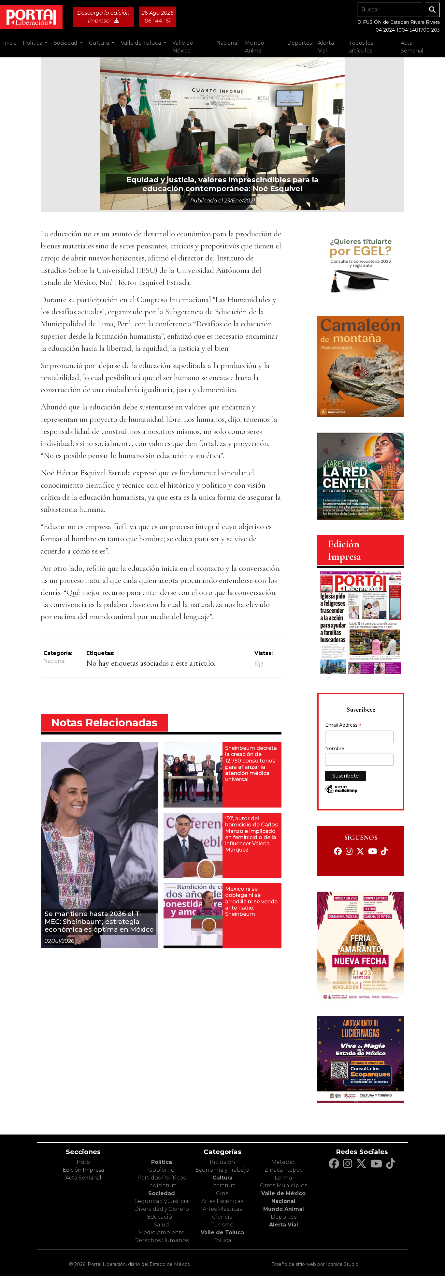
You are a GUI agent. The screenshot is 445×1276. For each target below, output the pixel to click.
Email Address (343, 726)
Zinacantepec (284, 1170)
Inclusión (222, 1162)
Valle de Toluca (222, 1232)
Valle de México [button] (182, 47)
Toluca (222, 1240)
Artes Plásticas (222, 1209)
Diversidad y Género (161, 1209)
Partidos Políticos (161, 1178)
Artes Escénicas (222, 1201)
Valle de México (283, 1193)
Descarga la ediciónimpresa (103, 17)
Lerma (283, 1178)
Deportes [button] (299, 43)
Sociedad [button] (66, 43)
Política (161, 1162)
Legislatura (161, 1185)
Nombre (334, 748)
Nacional (54, 661)
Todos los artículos (361, 47)
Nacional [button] (227, 43)
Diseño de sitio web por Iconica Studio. (315, 1264)
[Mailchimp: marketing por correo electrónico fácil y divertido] (341, 792)
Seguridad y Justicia (162, 1201)
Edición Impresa (83, 1170)
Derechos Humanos (161, 1240)
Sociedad (161, 1193)
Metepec (283, 1162)
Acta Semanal (412, 47)
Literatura (222, 1185)
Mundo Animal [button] (254, 47)
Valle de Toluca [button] (141, 43)
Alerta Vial (283, 1225)
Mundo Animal (283, 1209)
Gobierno (161, 1170)
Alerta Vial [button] (326, 47)
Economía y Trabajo (222, 1170)
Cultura (222, 1178)
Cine (222, 1193)
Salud (161, 1225)
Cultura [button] (99, 43)
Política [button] (33, 43)
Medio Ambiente (161, 1232)
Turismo (222, 1225)
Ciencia (222, 1217)
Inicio (10, 43)
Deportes (283, 1217)
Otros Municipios (283, 1185)
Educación (161, 1217)
